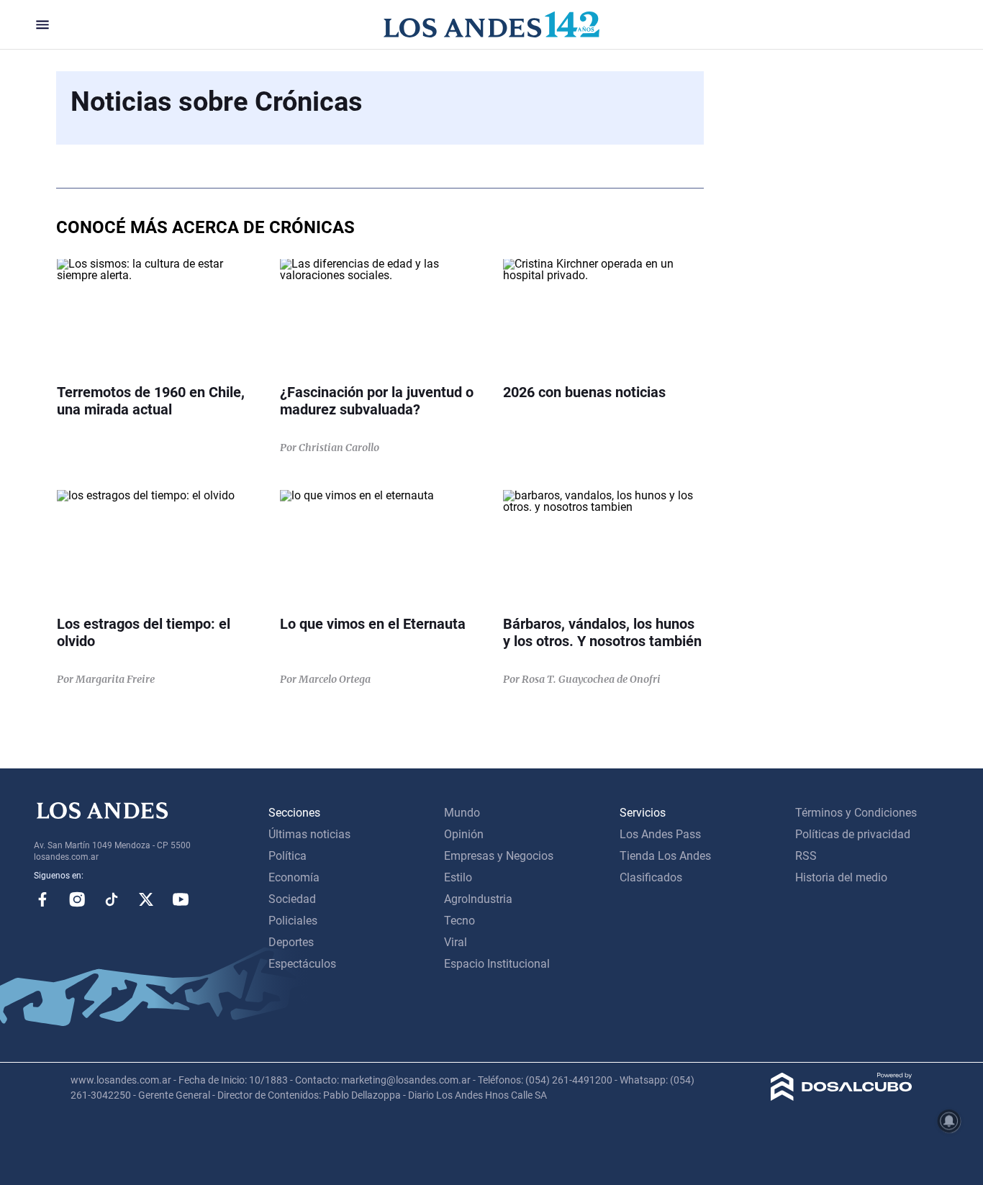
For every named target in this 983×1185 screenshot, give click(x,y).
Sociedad (292, 899)
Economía (294, 877)
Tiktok (111, 899)
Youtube (180, 899)
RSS (806, 856)
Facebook (42, 899)
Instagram (77, 899)
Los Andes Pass (660, 834)
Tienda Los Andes (665, 856)
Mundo (462, 812)
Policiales (292, 920)
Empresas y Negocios (498, 856)
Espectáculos (302, 964)
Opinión (464, 834)
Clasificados (651, 877)
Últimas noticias (309, 834)
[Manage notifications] (949, 1120)
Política (287, 856)
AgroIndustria (478, 899)
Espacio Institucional (497, 964)
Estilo (458, 877)
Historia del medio (841, 877)
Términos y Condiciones (856, 812)
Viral (455, 942)
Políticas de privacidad (852, 834)
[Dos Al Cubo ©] (841, 1097)
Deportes (291, 942)
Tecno (459, 920)
